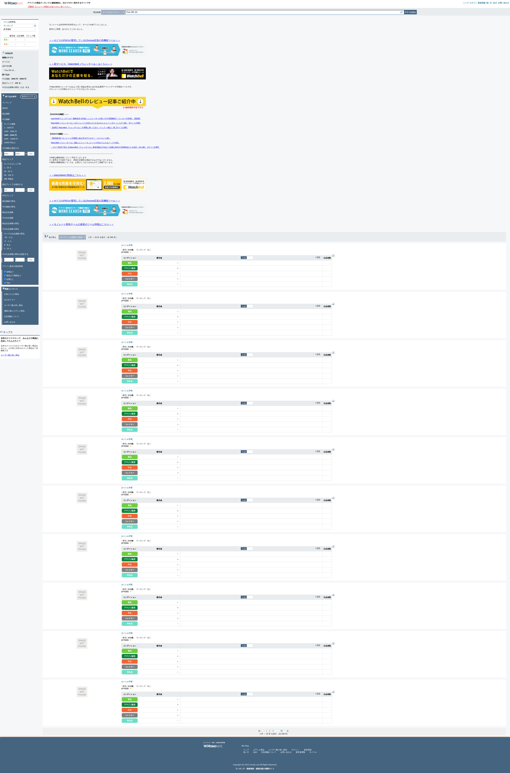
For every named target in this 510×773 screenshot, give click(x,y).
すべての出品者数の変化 (14, 234)
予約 (8, 283)
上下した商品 (258, 750)
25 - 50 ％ (8, 171)
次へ (288, 731)
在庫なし (10, 279)
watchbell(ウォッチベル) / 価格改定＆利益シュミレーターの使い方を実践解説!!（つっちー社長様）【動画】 (96, 118)
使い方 (246, 752)
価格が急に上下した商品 (14, 311)
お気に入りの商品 (11, 294)
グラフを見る (410, 12)
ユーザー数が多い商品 (13, 305)
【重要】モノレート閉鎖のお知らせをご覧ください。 (49, 7)
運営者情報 (300, 752)
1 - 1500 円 (9, 128)
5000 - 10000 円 (11, 139)
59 (281, 731)
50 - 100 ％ (9, 175)
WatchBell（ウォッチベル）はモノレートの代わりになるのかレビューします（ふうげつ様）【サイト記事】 (96, 123)
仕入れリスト (9, 300)
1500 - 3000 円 (10, 131)
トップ (246, 750)
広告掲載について (11, 316)
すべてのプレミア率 (12, 164)
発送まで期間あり (13, 275)
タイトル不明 (126, 245)
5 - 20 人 (7, 248)
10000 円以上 (10, 142)
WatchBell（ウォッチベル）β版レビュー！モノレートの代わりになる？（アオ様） (85, 143)
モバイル (313, 752)
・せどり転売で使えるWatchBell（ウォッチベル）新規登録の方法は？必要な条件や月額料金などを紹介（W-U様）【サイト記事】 (105, 147)
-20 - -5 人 (8, 237)
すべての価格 (9, 124)
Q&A (255, 752)
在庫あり (10, 272)
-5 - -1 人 (8, 241)
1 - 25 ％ (7, 168)
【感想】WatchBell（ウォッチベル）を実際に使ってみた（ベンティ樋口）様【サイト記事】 (89, 127)
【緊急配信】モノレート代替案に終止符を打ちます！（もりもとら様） (80, 138)
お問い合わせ (9, 322)
